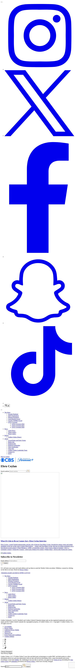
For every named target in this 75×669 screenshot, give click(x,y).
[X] (39, 135)
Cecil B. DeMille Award (15, 420)
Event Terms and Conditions (12, 635)
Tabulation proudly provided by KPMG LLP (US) (15, 573)
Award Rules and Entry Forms (17, 440)
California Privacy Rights (11, 630)
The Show (7, 412)
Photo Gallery (12, 434)
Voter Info (11, 448)
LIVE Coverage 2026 (18, 427)
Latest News (11, 430)
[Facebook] (39, 257)
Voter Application (13, 447)
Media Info (11, 442)
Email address (5, 561)
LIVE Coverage (12, 422)
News (6, 429)
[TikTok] (39, 403)
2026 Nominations (13, 416)
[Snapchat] (39, 323)
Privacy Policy (24, 570)
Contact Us (11, 452)
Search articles (5, 471)
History (6, 435)
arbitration (14, 661)
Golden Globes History (14, 437)
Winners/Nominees (13, 417)
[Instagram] (39, 69)
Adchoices (7, 631)
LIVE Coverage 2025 (18, 425)
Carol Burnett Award (14, 419)
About (6, 439)
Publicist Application (14, 445)
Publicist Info (12, 444)
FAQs (10, 453)
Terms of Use (8, 633)
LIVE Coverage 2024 (18, 424)
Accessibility (8, 626)
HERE (17, 660)
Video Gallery (12, 432)
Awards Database (13, 414)
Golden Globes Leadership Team (17, 450)
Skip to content (5, 456)
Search (3, 666)
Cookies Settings (9, 636)
